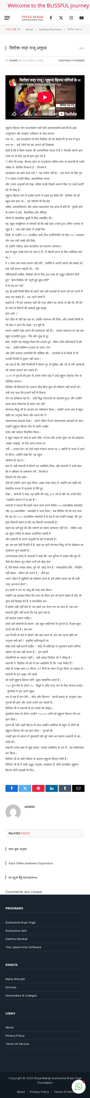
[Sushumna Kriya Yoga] (32, 17)
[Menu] (7, 18)
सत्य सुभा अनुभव (18, 849)
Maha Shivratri (15, 979)
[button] (79, 1087)
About (9, 1027)
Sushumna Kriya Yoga (20, 922)
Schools (10, 987)
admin (13, 60)
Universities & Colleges (21, 995)
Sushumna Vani (16, 930)
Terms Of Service (17, 1044)
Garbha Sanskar (16, 939)
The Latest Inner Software (23, 947)
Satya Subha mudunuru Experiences (31, 863)
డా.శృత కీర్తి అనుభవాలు (23, 877)
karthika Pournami (72, 60)
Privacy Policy (14, 1035)
